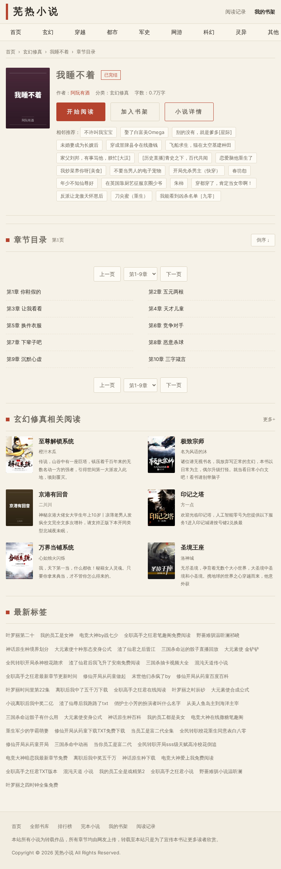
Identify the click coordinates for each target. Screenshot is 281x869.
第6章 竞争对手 (166, 325)
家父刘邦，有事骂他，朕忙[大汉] (95, 158)
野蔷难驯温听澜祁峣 (217, 635)
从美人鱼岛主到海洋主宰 (213, 703)
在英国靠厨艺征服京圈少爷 (133, 183)
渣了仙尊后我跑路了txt (83, 703)
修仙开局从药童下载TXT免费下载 (90, 731)
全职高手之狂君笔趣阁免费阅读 (157, 635)
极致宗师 (192, 441)
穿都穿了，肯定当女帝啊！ (223, 183)
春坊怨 (239, 171)
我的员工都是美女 (166, 717)
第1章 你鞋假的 (24, 292)
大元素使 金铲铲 (241, 649)
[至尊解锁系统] (19, 454)
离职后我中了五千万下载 (82, 690)
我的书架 (265, 11)
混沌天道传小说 (211, 662)
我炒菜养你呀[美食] (81, 171)
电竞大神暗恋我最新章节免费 (37, 758)
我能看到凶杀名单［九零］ (188, 196)
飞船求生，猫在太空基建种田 (200, 145)
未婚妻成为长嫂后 (79, 145)
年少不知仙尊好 (77, 183)
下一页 (173, 274)
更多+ (269, 419)
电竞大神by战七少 (98, 635)
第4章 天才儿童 (166, 309)
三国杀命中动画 (71, 744)
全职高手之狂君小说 (172, 771)
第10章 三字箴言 (167, 359)
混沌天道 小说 (78, 771)
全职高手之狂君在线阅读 (140, 690)
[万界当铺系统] (19, 560)
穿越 (80, 32)
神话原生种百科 (124, 717)
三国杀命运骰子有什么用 (32, 717)
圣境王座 (192, 547)
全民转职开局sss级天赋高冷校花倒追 (177, 744)
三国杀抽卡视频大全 (167, 662)
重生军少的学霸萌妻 (27, 731)
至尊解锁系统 (56, 441)
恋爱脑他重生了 (236, 158)
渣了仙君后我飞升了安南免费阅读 (104, 662)
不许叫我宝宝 (98, 132)
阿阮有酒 (80, 93)
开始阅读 (81, 112)
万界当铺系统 (56, 547)
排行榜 (65, 826)
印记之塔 (192, 494)
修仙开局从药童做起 (104, 676)
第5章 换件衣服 (24, 325)
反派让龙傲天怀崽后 (81, 196)
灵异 (241, 32)
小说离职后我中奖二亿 (29, 703)
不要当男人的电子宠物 (137, 171)
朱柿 (179, 183)
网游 (176, 32)
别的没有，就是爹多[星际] (204, 132)
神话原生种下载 (139, 758)
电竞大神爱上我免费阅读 (187, 758)
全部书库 (39, 826)
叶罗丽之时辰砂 (188, 690)
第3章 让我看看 (24, 309)
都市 (112, 32)
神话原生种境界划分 (27, 649)
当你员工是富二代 (113, 744)
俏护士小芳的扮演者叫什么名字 (147, 703)
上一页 (107, 274)
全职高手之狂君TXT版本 (31, 771)
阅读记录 (235, 11)
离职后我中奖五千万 (95, 758)
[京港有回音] (19, 507)
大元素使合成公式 (230, 690)
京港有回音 (53, 494)
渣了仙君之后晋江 (136, 649)
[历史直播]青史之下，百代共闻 (175, 158)
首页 (15, 32)
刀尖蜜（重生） (131, 196)
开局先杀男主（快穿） (197, 171)
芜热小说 (36, 11)
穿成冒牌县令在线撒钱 (134, 145)
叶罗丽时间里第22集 (28, 690)
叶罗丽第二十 (20, 635)
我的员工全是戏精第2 (122, 771)
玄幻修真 (32, 52)
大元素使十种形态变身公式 (83, 649)
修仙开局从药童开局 (27, 744)
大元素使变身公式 (83, 717)
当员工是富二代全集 (152, 731)
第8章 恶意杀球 (166, 342)
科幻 (208, 32)
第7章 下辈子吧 (24, 342)
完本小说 (90, 826)
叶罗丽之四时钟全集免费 (32, 785)
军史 (144, 32)
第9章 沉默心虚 (24, 359)
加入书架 (135, 112)
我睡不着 (59, 52)
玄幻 (47, 32)
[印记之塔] (161, 507)
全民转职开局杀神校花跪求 (34, 662)
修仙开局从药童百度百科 (202, 676)
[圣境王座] (161, 560)
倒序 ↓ (263, 240)
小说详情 (189, 112)
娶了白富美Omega (144, 132)
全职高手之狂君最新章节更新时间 (41, 676)
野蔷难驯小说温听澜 (220, 771)
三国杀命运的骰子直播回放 (189, 649)
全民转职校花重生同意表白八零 (213, 731)
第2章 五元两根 (166, 292)
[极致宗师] (161, 454)
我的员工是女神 (57, 635)
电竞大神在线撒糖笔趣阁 (217, 717)
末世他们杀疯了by (151, 676)
